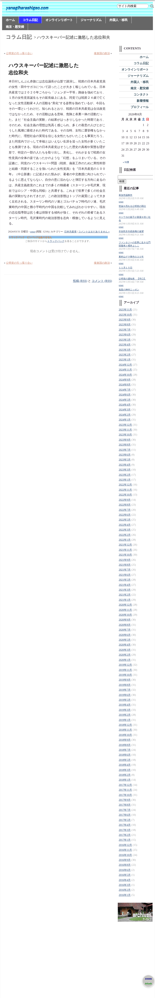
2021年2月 (125, 594)
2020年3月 (125, 649)
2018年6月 (125, 754)
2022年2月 (125, 534)
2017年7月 (125, 810)
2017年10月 (125, 795)
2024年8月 (125, 384)
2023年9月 (125, 439)
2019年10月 (125, 674)
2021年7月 (125, 569)
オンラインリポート (59, 19)
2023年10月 (125, 434)
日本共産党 (70, 231)
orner (32, 231)
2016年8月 (125, 864)
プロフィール (140, 107)
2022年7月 (125, 509)
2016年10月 (125, 855)
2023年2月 (125, 474)
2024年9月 (125, 379)
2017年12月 (125, 785)
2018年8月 (125, 745)
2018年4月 (125, 764)
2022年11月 (125, 489)
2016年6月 (125, 870)
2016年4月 (125, 880)
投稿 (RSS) (80, 280)
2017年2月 (125, 835)
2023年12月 (125, 424)
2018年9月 (125, 739)
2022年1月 (125, 539)
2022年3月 (125, 529)
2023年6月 (125, 454)
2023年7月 (125, 449)
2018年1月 (125, 779)
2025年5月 (125, 339)
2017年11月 (125, 789)
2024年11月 (125, 369)
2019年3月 (125, 710)
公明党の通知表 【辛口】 (132, 279)
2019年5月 (125, 699)
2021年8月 (125, 564)
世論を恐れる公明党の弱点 (132, 206)
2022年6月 (125, 514)
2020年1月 (125, 660)
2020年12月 (125, 604)
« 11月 (126, 162)
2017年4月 (125, 825)
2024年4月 (125, 404)
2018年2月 (125, 775)
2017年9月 (125, 800)
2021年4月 (125, 584)
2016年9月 (125, 860)
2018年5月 (125, 760)
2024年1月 (125, 419)
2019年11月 (125, 670)
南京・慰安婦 (15, 26)
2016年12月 (125, 845)
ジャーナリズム (91, 19)
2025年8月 (125, 324)
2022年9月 (125, 499)
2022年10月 (125, 494)
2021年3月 (125, 589)
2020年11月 (125, 609)
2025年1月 (125, 359)
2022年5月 (125, 519)
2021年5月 (125, 579)
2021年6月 (125, 574)
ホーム (10, 19)
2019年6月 (125, 695)
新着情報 (143, 100)
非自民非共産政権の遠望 (131, 231)
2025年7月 (125, 329)
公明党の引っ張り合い (19, 53)
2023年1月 (125, 479)
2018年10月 (125, 735)
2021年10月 (125, 554)
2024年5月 (125, 399)
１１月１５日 (125, 268)
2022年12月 (125, 484)
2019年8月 (125, 685)
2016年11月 (125, 850)
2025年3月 (125, 349)
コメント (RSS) (102, 280)
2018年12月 (125, 724)
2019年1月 (125, 720)
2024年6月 (125, 394)
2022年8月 (125, 504)
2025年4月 (125, 344)
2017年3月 (125, 830)
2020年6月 (125, 635)
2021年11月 (125, 549)
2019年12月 (125, 664)
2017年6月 (125, 814)
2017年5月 (125, 820)
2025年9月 (125, 319)
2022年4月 (125, 524)
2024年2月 (125, 414)
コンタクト (141, 94)
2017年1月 (125, 839)
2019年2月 (125, 714)
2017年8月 (125, 804)
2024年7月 (125, 389)
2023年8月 (125, 444)
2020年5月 (125, 639)
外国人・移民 (118, 19)
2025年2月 (125, 354)
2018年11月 (125, 729)
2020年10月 (125, 614)
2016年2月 (125, 890)
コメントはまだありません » (94, 231)
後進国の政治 (102, 53)
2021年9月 (125, 559)
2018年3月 (125, 770)
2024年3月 (125, 409)
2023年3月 (125, 469)
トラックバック (55, 241)
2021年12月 (125, 544)
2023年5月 (125, 459)
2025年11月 (125, 309)
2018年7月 (125, 749)
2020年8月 (125, 624)
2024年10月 (125, 374)
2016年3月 (125, 885)
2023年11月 (125, 429)
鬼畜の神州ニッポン (129, 290)
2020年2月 (125, 654)
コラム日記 (30, 19)
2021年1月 (125, 599)
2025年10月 (125, 314)
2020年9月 (125, 619)
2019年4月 (125, 704)
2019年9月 (125, 679)
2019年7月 (125, 689)
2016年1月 (125, 895)
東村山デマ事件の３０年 (131, 257)
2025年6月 (125, 334)
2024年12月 (125, 364)
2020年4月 (125, 644)
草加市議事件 (125, 195)
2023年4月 (125, 464)
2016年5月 (125, 875)
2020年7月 (125, 629)
